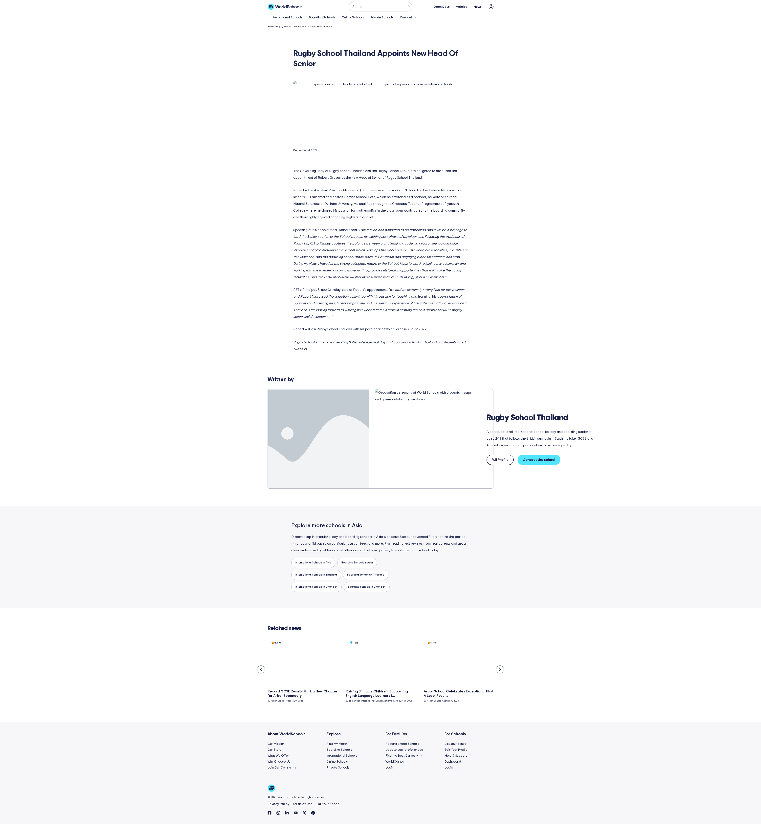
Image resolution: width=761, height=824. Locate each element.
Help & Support (456, 755)
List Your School (456, 743)
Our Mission (276, 743)
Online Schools (353, 17)
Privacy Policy (278, 804)
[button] (261, 669)
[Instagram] (278, 813)
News (478, 6)
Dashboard (453, 761)
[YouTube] (296, 813)
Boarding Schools (322, 17)
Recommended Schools (402, 743)
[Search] (409, 6)
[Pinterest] (313, 813)
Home (271, 26)
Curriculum (408, 17)
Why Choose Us (279, 761)
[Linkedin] (287, 813)
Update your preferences (404, 749)
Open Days (441, 6)
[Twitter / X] (304, 813)
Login (389, 767)
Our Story (274, 749)
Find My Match (337, 743)
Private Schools (382, 17)
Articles (461, 6)
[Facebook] (270, 813)
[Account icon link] (491, 6)
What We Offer (278, 755)
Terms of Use (302, 804)
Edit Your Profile (456, 749)
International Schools (287, 17)
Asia (357, 525)
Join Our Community (282, 767)
